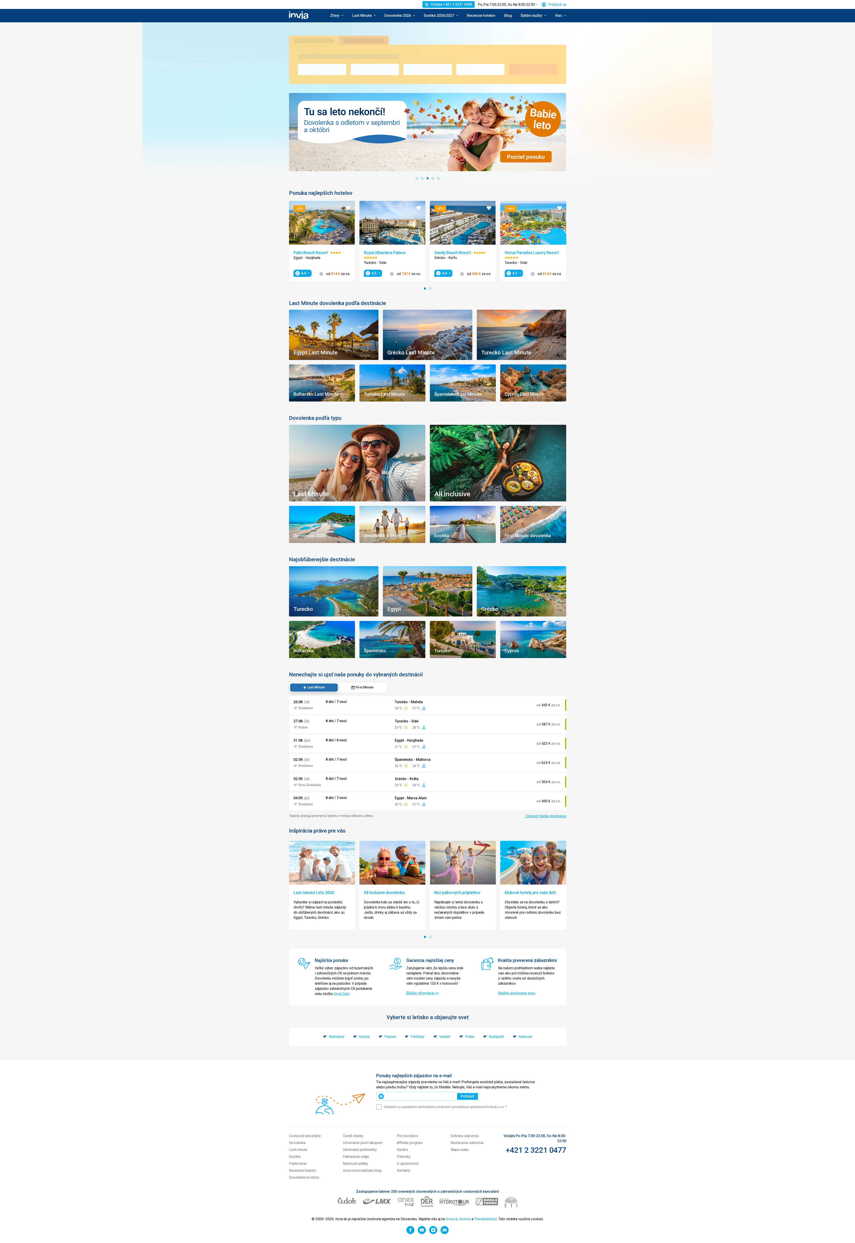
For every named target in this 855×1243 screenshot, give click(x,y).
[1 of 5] (417, 178)
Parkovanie (297, 1163)
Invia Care (341, 994)
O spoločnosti (408, 1163)
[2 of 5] (422, 178)
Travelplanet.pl (485, 1219)
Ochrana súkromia (464, 1136)
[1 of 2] (425, 288)
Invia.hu (465, 1219)
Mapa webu (460, 1150)
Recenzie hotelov (481, 15)
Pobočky (404, 1157)
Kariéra (402, 1150)
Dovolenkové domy (304, 1177)
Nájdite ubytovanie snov (516, 993)
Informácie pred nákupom (363, 1143)
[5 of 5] (438, 178)
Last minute (298, 1150)
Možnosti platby (355, 1163)
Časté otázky (353, 1136)
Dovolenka (297, 1143)
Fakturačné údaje (356, 1157)
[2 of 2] (430, 288)
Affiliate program (409, 1143)
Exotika (294, 1157)
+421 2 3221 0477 (536, 1150)
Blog (508, 15)
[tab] (314, 688)
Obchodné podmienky (360, 1150)
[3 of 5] (427, 178)
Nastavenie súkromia (467, 1143)
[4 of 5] (433, 178)
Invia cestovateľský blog (362, 1170)
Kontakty (403, 1170)
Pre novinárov (407, 1136)
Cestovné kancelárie (305, 1136)
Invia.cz (452, 1219)
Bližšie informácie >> (422, 993)
